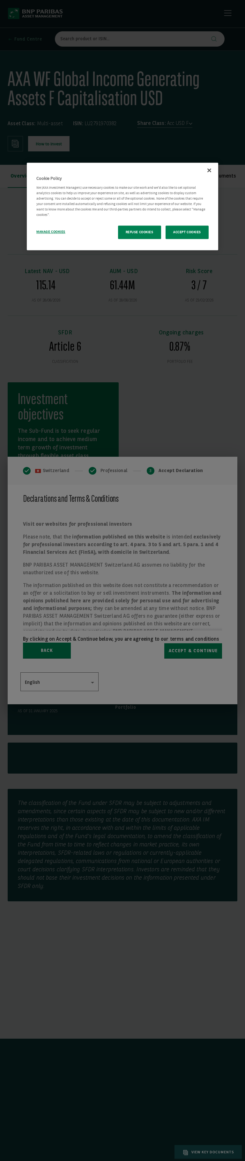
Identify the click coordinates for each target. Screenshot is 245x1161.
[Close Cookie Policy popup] (209, 171)
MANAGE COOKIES (50, 232)
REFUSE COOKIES (139, 232)
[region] (122, 206)
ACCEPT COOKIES (187, 232)
